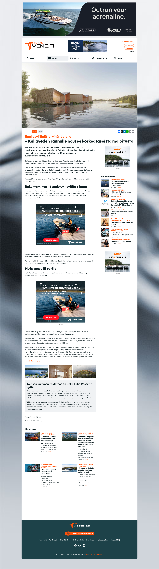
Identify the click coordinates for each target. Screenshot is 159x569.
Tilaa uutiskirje (129, 48)
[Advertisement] (79, 508)
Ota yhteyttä (43, 540)
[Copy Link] (130, 131)
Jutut (54, 58)
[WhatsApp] (127, 131)
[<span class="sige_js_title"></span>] (36, 371)
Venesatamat (101, 58)
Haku (120, 58)
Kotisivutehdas (98, 554)
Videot (77, 58)
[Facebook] (119, 131)
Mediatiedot (90, 540)
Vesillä (40, 131)
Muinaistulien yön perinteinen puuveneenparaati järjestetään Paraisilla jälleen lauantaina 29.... (50, 480)
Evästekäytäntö (65, 540)
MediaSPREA (89, 554)
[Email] (133, 131)
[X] (122, 131)
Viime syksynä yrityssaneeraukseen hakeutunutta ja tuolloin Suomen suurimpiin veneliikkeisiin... (86, 453)
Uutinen (35, 131)
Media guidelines (102, 540)
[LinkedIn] (124, 131)
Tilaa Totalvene (128, 45)
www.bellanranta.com (33, 361)
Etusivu (33, 58)
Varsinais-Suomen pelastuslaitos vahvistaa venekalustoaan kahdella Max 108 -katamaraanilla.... (50, 446)
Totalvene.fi (53, 540)
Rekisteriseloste (78, 540)
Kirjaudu (128, 41)
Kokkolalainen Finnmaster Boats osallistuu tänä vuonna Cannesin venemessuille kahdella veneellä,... (86, 479)
